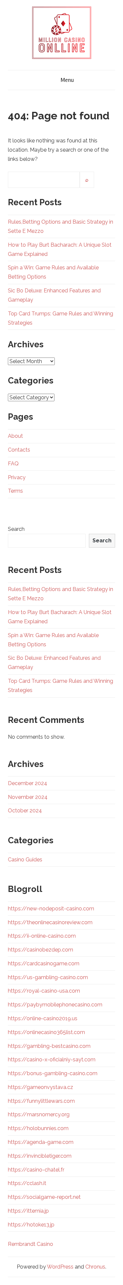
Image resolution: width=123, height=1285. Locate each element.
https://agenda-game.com (40, 1142)
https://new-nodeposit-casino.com (51, 908)
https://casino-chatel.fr (36, 1170)
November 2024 (28, 797)
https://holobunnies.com (38, 1128)
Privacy (17, 477)
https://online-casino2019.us (42, 1018)
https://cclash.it (27, 1183)
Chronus (95, 1267)
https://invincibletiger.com (40, 1156)
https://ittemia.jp (28, 1211)
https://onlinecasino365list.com (46, 1032)
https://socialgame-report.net (44, 1197)
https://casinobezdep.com (40, 950)
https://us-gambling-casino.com (48, 977)
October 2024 (25, 810)
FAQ (13, 463)
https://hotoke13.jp (31, 1225)
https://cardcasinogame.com (43, 963)
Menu (67, 80)
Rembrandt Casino (30, 1244)
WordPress (60, 1267)
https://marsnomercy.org (39, 1114)
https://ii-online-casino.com (42, 936)
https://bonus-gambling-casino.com (52, 1073)
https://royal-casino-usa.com (44, 991)
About (15, 436)
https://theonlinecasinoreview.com (50, 922)
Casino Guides (25, 859)
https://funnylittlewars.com (41, 1101)
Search (16, 529)
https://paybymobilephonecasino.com (55, 1004)
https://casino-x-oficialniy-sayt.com (51, 1059)
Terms (15, 491)
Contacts (19, 450)
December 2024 (27, 783)
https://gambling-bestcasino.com (49, 1046)
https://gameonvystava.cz (40, 1087)
